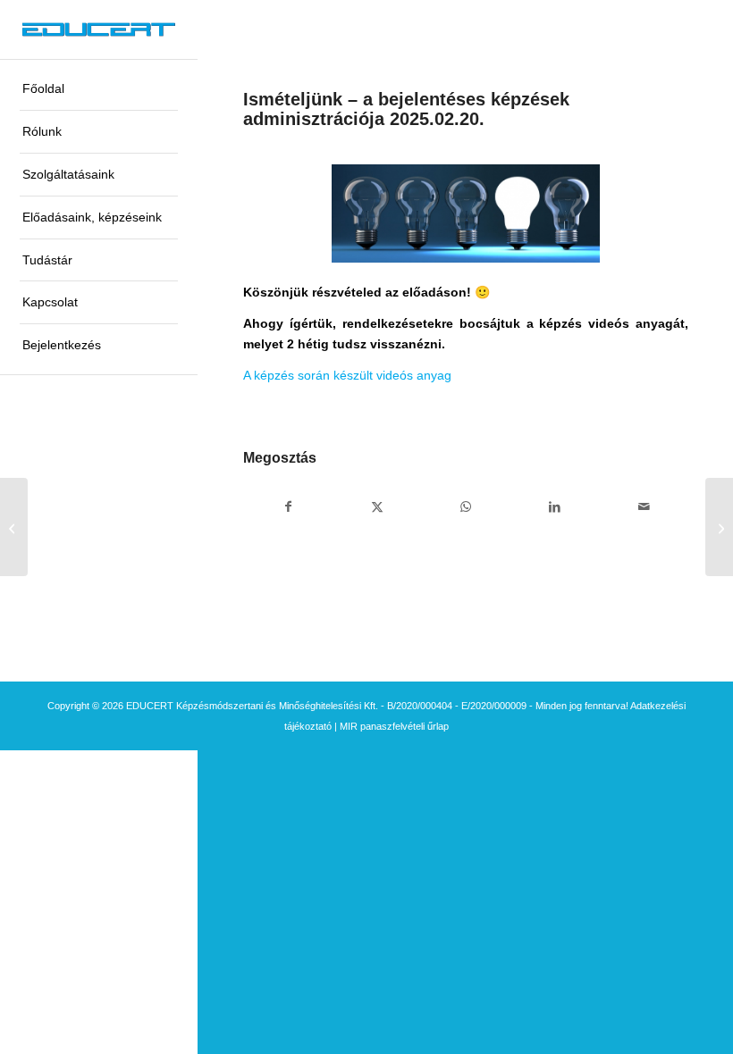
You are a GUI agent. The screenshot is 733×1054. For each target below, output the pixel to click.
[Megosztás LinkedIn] (555, 507)
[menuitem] (99, 89)
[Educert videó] (14, 527)
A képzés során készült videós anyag (347, 375)
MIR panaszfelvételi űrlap (394, 726)
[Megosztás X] (377, 507)
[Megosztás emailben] (643, 507)
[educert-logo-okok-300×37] (99, 29)
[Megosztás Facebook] (288, 507)
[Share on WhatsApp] (465, 507)
